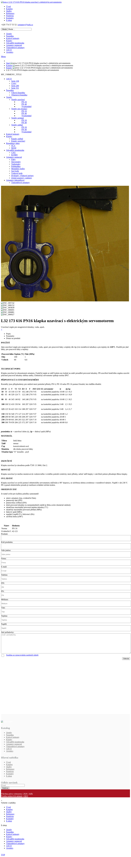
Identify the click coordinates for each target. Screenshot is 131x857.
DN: (3, 583)
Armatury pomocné (14, 45)
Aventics (9, 52)
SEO (26, 796)
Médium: (4, 599)
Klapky (9, 41)
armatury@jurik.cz (25, 25)
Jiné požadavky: (7, 632)
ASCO (9, 50)
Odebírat (5, 788)
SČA (13, 146)
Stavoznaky (16, 162)
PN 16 (24, 102)
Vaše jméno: (6, 550)
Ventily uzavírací (18, 99)
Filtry (13, 159)
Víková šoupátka (18, 93)
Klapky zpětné (17, 139)
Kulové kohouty (12, 38)
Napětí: (4, 624)
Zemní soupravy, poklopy (21, 178)
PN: (2, 591)
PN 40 (24, 104)
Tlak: (3, 608)
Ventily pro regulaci (19, 109)
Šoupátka (10, 36)
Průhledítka (15, 166)
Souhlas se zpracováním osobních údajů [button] (22, 655)
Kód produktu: (7, 542)
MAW (13, 148)
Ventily (9, 34)
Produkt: (4, 534)
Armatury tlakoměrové (15, 180)
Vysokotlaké (26, 106)
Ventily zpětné (17, 125)
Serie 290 (15, 86)
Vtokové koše (17, 173)
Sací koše (15, 171)
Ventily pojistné (17, 118)
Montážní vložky (18, 169)
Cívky (13, 83)
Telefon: (4, 575)
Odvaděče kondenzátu (15, 43)
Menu (3, 56)
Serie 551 (15, 88)
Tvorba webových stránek (11, 796)
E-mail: (4, 567)
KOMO (14, 155)
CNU (13, 152)
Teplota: (4, 616)
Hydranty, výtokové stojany (22, 175)
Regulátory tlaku (13, 143)
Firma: (3, 558)
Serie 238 (15, 81)
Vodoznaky (15, 164)
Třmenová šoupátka (19, 95)
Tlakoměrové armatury (15, 47)
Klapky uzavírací (18, 141)
